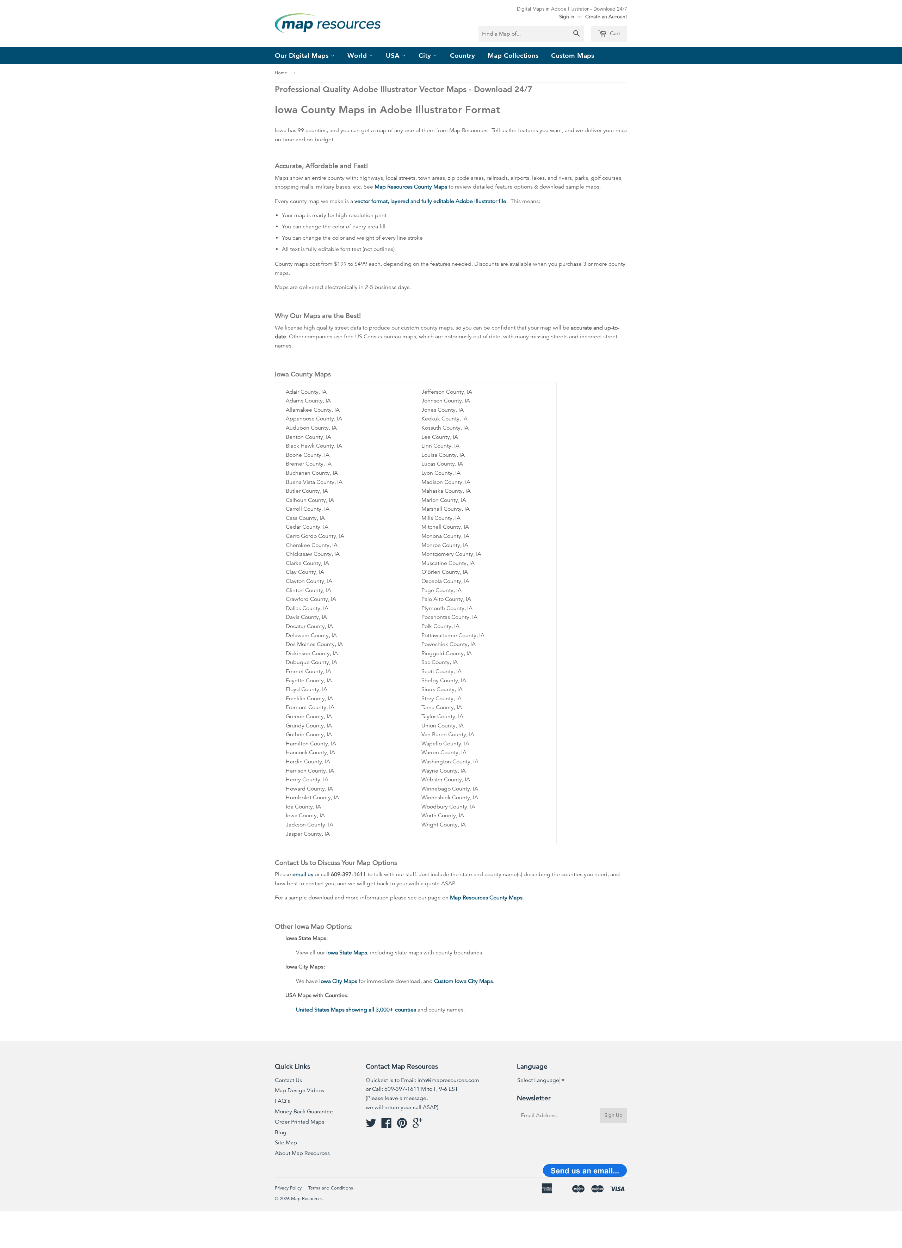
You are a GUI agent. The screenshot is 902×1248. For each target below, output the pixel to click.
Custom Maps (572, 55)
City (426, 55)
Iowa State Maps (346, 952)
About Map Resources (302, 1153)
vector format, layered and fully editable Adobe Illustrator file (430, 201)
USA (394, 55)
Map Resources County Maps (411, 186)
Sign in (566, 16)
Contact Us (288, 1080)
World (358, 55)
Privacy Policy (288, 1188)
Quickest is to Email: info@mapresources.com (422, 1080)
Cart (614, 33)
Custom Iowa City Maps (463, 981)
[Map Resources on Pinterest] (402, 1125)
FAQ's (282, 1101)
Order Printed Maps (299, 1121)
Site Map (286, 1142)
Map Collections (513, 55)
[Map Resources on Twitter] (371, 1125)
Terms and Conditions (330, 1188)
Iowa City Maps (338, 981)
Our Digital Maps (302, 55)
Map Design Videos (299, 1090)
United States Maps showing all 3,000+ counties (356, 1009)
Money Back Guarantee (304, 1111)
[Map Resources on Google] (417, 1125)
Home (281, 73)
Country (462, 55)
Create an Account (606, 16)
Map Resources (307, 1198)
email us (302, 874)
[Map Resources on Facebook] (386, 1125)
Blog (280, 1132)
